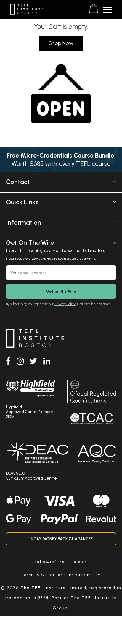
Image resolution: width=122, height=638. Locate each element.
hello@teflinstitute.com (61, 562)
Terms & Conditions (44, 575)
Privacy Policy (65, 304)
